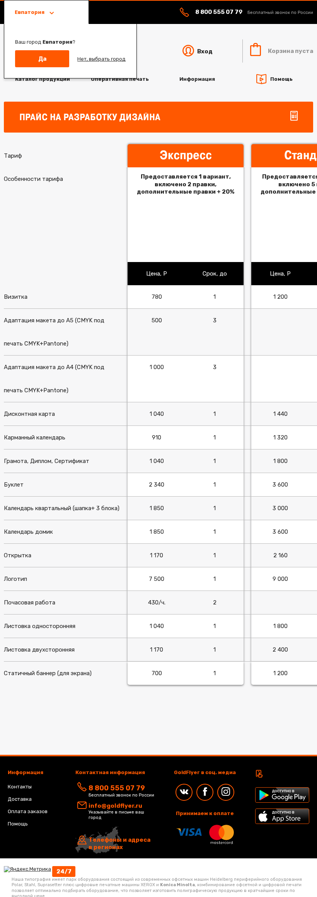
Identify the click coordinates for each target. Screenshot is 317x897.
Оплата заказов (28, 811)
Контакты (20, 787)
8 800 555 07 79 (218, 12)
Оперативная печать (120, 79)
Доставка (20, 799)
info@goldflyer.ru (115, 805)
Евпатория (30, 12)
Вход (204, 51)
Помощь (281, 79)
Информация (197, 79)
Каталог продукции (42, 79)
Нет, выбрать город (101, 59)
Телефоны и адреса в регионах (119, 843)
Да (42, 58)
